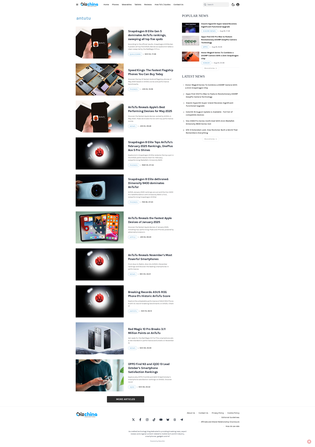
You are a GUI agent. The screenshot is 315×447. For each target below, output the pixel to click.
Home (106, 4)
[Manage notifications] (309, 442)
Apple (133, 237)
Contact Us (178, 4)
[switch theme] (233, 4)
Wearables (127, 4)
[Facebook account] (140, 419)
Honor (206, 63)
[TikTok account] (154, 419)
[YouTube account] (160, 419)
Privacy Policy (218, 413)
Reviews (148, 4)
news (132, 126)
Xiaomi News (209, 31)
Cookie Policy (233, 413)
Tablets (138, 4)
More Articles (125, 399)
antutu (133, 311)
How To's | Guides (163, 4)
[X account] (133, 419)
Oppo (205, 47)
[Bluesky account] (167, 419)
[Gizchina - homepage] (89, 4)
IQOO (132, 387)
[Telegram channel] (181, 419)
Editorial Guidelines (230, 417)
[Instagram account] (147, 419)
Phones (115, 4)
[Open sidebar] (77, 4)
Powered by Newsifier (157, 441)
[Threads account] (174, 419)
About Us (191, 413)
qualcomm (135, 54)
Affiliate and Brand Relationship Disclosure (220, 422)
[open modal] (237, 4)
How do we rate (232, 426)
